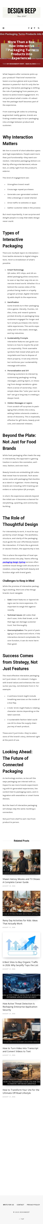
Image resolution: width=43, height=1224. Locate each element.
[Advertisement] (20, 1143)
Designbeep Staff (17, 64)
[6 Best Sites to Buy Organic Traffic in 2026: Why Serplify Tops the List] (21, 945)
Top (22, 1219)
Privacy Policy (33, 1205)
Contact (20, 1205)
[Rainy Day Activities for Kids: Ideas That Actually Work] (21, 903)
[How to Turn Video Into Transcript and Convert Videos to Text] (21, 1031)
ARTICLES (21, 35)
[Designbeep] (21, 12)
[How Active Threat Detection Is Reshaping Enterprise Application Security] (21, 986)
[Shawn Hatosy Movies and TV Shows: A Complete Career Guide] (21, 861)
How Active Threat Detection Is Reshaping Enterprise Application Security (20, 1006)
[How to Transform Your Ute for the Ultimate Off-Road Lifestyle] (21, 1072)
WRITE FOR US (8, 1205)
